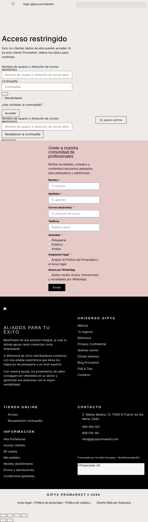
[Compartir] (17, 515)
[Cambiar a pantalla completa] (10, 515)
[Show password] (5, 93)
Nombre (53, 180)
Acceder (10, 113)
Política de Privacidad (80, 259)
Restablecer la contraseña (22, 134)
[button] (111, 5)
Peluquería (59, 240)
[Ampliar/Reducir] (3, 515)
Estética (57, 244)
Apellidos (54, 193)
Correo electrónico (60, 207)
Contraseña (10, 81)
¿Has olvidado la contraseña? (22, 104)
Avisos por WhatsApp (61, 270)
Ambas (56, 248)
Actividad (54, 235)
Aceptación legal (58, 254)
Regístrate (9, 140)
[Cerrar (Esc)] (24, 515)
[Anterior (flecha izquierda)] (3, 520)
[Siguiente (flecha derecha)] (10, 520)
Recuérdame (13, 98)
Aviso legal (59, 264)
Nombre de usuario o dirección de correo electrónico (30, 68)
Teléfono (53, 221)
